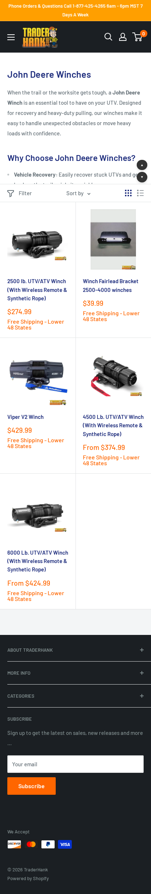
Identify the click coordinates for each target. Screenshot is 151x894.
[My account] (122, 37)
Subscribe (31, 785)
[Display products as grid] (128, 193)
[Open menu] (11, 37)
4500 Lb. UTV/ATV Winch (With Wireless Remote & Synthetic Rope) (113, 425)
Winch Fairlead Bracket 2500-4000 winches (111, 285)
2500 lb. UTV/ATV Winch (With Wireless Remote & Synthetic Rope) (37, 289)
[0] (137, 36)
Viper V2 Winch (25, 416)
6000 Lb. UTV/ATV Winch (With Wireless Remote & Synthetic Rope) (37, 561)
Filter (25, 193)
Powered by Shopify (28, 878)
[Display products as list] (140, 193)
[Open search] (108, 37)
